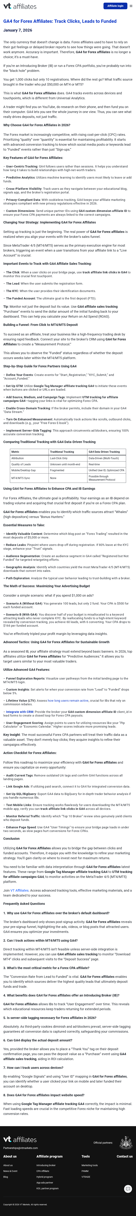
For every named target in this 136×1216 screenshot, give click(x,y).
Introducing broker (46, 1165)
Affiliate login (115, 5)
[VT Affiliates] (19, 6)
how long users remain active (68, 700)
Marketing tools (90, 1165)
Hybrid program (44, 1177)
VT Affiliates (19, 890)
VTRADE (86, 1177)
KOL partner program (47, 1188)
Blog (5, 1177)
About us (8, 1165)
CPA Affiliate (42, 1171)
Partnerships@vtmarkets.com (20, 1148)
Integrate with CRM (19, 712)
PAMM (85, 1171)
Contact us (125, 1156)
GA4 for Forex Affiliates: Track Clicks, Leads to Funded (60, 21)
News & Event (10, 1171)
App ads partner (44, 1182)
